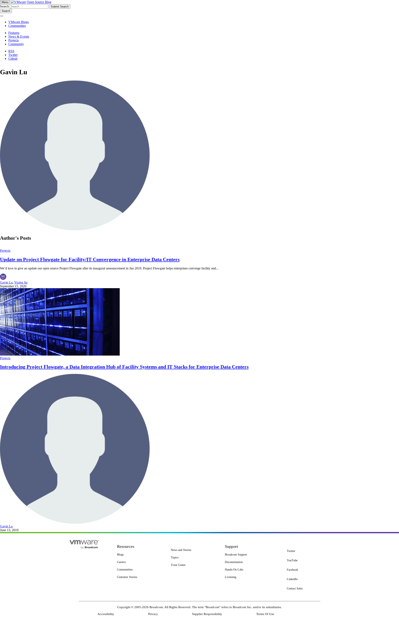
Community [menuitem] (16, 44)
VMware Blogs (18, 22)
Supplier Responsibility (207, 614)
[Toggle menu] (1, 16)
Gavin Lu (6, 282)
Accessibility (105, 614)
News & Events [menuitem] (18, 36)
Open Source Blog (39, 2)
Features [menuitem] (13, 33)
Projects (5, 250)
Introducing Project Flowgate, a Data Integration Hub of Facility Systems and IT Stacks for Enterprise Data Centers (124, 367)
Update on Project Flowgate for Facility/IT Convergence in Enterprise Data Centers (90, 259)
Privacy (153, 614)
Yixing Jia (20, 282)
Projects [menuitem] (13, 40)
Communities (17, 25)
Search (4, 6)
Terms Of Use (265, 614)
